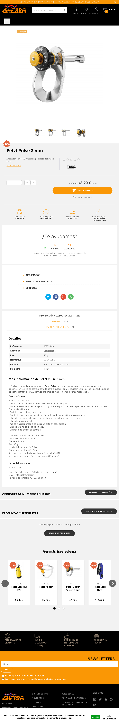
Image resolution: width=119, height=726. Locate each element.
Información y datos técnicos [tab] (56, 315)
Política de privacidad (74, 698)
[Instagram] (95, 705)
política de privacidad (34, 675)
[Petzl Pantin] (46, 571)
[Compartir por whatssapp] (71, 297)
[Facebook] (95, 699)
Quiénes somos (40, 694)
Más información (109, 716)
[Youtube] (106, 699)
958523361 (7, 703)
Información (33, 274)
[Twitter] (100, 699)
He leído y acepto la (24, 675)
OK (7, 669)
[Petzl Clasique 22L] (19, 571)
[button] (76, 10)
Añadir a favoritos (84, 197)
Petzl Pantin (46, 586)
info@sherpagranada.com (15, 707)
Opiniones (31, 287)
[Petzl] (71, 166)
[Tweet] (48, 297)
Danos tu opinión (100, 492)
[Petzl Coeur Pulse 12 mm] (73, 571)
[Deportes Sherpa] (15, 8)
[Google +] (111, 699)
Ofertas (36, 702)
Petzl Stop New (100, 588)
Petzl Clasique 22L (19, 588)
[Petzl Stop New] (100, 571)
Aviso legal (68, 694)
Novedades (38, 698)
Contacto (37, 706)
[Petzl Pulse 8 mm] (39, 132)
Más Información (14, 165)
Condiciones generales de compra (74, 703)
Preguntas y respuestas (40, 281)
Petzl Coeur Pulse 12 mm (73, 588)
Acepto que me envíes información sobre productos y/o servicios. (35, 679)
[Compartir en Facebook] (55, 297)
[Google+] (63, 297)
